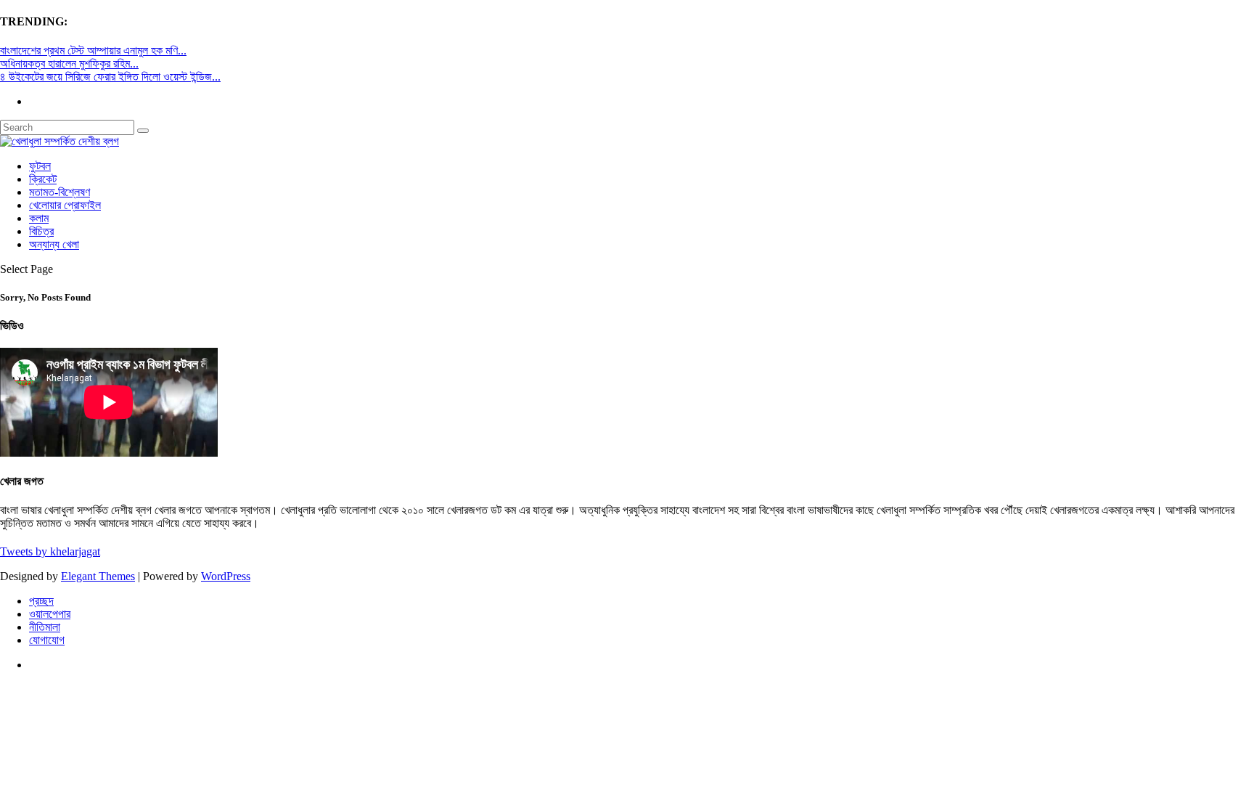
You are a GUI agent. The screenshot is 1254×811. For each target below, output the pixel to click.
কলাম (39, 218)
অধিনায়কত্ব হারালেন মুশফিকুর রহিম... (69, 63)
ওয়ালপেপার (49, 614)
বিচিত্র (41, 231)
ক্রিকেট (43, 179)
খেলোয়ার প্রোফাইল (65, 205)
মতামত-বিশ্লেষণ (59, 192)
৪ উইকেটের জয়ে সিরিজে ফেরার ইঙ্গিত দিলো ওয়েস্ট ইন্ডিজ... (110, 76)
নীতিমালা (44, 627)
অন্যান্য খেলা (54, 244)
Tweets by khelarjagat (50, 551)
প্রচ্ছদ (41, 601)
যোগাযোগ (47, 640)
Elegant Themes (98, 576)
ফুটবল (40, 166)
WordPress (225, 576)
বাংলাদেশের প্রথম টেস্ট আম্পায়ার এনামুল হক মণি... (93, 50)
